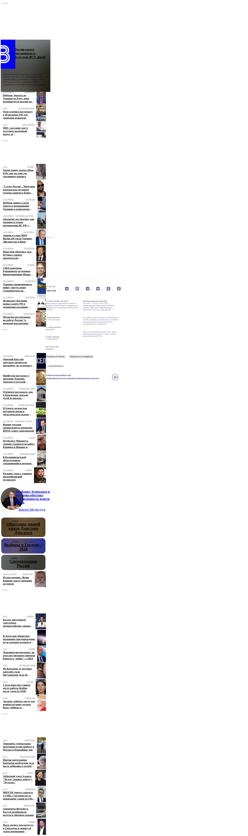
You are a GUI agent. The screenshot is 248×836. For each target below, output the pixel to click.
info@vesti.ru (49, 329)
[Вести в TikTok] (119, 288)
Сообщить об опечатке (55, 357)
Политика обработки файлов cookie (58, 375)
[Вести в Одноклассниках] (108, 288)
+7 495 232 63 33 (51, 339)
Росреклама (49, 349)
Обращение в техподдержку (81, 357)
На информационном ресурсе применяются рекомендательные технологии (72, 378)
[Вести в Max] (77, 288)
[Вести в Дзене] (67, 288)
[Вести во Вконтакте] (98, 288)
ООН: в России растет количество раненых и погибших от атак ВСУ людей (24, 53)
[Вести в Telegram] (87, 288)
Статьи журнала (55, 366)
